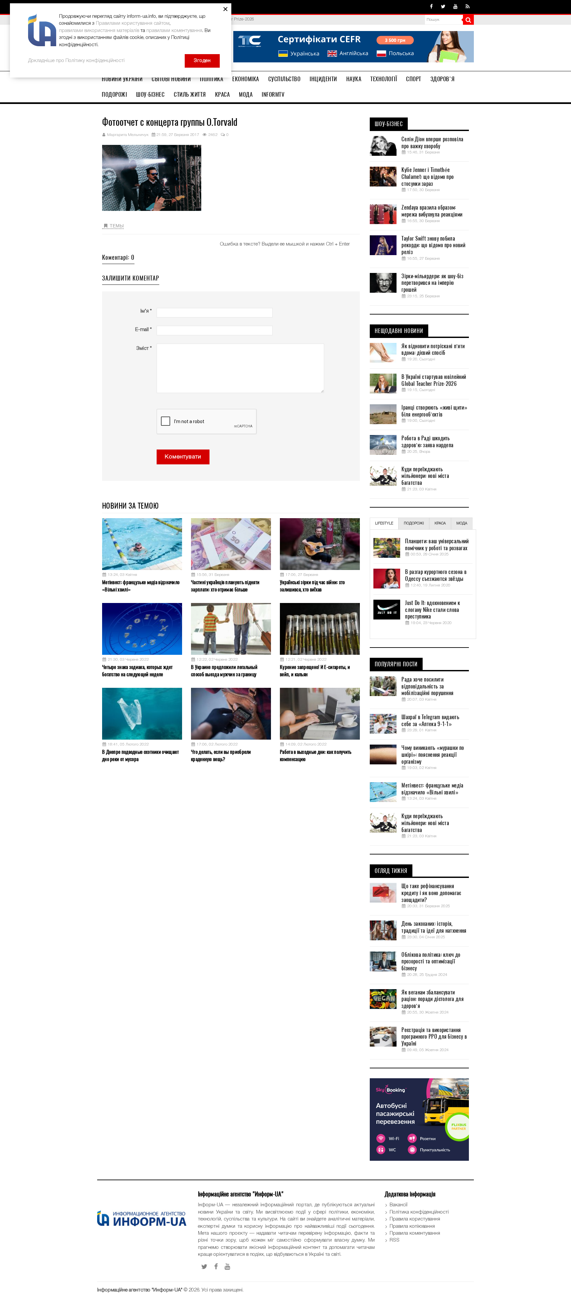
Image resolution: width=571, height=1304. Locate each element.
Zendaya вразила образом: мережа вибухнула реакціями (431, 211)
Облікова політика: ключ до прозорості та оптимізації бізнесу (430, 962)
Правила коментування (415, 1233)
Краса (222, 94)
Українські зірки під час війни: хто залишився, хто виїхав (312, 585)
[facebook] (431, 7)
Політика (211, 79)
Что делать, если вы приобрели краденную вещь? (221, 755)
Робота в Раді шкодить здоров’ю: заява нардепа (427, 442)
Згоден (202, 60)
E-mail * (143, 329)
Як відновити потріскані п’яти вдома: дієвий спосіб (433, 349)
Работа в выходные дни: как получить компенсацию (316, 755)
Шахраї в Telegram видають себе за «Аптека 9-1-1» (430, 720)
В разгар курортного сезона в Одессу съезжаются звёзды (435, 575)
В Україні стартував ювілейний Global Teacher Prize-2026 (433, 380)
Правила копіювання (412, 1226)
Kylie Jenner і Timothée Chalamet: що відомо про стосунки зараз (427, 177)
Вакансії (398, 1205)
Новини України (122, 79)
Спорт (413, 79)
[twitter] (443, 7)
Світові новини (171, 79)
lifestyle (384, 523)
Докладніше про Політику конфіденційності (76, 60)
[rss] (467, 7)
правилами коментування (174, 30)
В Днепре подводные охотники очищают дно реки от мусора (140, 755)
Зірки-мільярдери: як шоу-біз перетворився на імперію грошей (432, 283)
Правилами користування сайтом (133, 23)
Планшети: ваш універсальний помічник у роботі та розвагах (437, 545)
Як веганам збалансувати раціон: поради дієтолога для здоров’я (432, 999)
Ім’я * (146, 311)
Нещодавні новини (399, 331)
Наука (354, 79)
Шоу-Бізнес (150, 94)
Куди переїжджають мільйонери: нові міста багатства (425, 476)
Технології (383, 79)
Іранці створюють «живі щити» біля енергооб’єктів (434, 411)
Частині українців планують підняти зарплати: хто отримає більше (225, 585)
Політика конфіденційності (419, 1212)
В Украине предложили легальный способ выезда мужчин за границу (224, 670)
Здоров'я (443, 79)
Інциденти (323, 79)
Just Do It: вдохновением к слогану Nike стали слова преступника (432, 610)
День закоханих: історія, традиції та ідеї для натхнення (433, 927)
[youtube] (455, 7)
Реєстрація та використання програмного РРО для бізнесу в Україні (434, 1037)
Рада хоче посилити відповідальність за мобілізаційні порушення (427, 686)
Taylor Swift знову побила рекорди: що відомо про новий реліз (433, 245)
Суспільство (284, 79)
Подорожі (114, 94)
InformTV (273, 94)
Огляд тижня (391, 871)
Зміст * (144, 348)
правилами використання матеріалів (99, 30)
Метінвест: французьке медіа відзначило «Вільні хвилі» (140, 585)
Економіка (245, 79)
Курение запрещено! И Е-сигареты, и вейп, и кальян (315, 670)
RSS (395, 1240)
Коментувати (183, 456)
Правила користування (415, 1219)
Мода (245, 94)
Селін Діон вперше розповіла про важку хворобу (432, 143)
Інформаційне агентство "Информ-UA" (139, 1290)
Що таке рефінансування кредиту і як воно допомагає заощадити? (431, 893)
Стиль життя (190, 94)
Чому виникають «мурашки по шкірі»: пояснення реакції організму (432, 755)
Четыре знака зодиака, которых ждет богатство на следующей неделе (137, 670)
